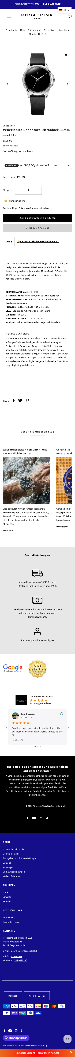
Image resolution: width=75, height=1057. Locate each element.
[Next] (67, 84)
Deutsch (13, 995)
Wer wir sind (9, 917)
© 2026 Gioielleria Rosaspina (15, 1045)
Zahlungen (8, 867)
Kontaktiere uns (11, 922)
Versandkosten (26, 151)
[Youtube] (34, 819)
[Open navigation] (10, 16)
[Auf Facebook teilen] (14, 401)
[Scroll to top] (68, 1048)
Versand (7, 863)
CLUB (17, 4)
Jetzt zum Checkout (37, 228)
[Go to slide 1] (35, 746)
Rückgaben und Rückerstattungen (20, 858)
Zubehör (7, 901)
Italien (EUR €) (36, 995)
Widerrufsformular (12, 876)
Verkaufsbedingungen (14, 871)
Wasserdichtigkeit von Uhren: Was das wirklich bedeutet (25, 451)
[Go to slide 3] (40, 746)
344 (16, 960)
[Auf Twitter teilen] (20, 401)
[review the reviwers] (61, 714)
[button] (65, 10)
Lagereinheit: (9, 177)
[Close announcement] (71, 1052)
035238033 (16, 956)
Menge (6, 190)
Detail (9, 241)
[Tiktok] (47, 819)
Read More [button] (17, 740)
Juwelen (7, 897)
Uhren (23, 30)
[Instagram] (41, 819)
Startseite (12, 30)
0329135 (22, 960)
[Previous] (8, 84)
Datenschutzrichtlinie (33, 776)
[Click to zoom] (66, 55)
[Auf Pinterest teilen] (27, 401)
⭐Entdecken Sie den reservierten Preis (38, 241)
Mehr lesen (8, 530)
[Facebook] (27, 819)
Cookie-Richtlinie (11, 853)
